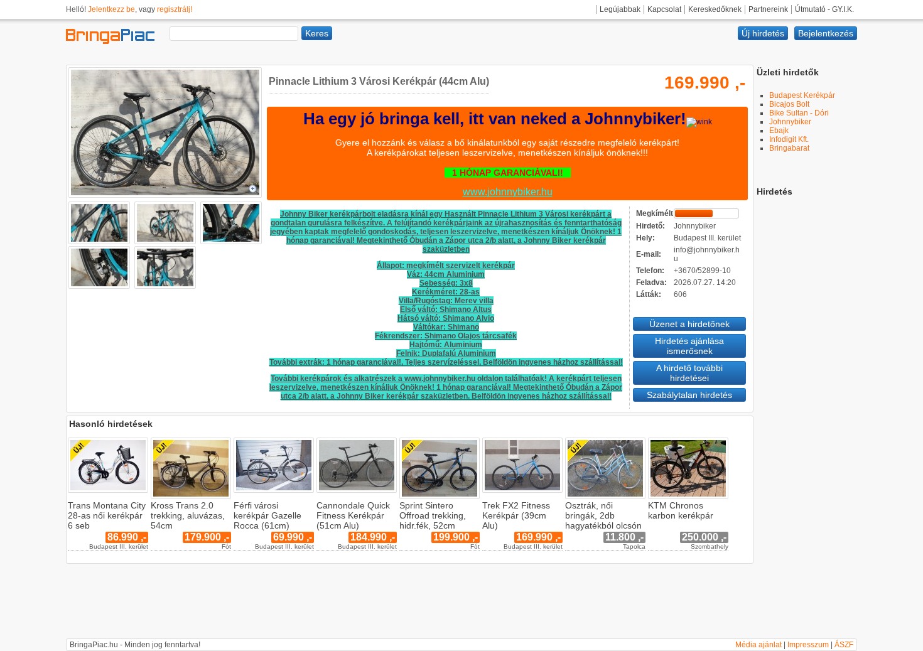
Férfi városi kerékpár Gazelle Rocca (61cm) (267, 515)
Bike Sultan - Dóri (799, 113)
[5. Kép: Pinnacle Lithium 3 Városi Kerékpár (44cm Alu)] (99, 286)
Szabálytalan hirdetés (689, 395)
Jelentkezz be (111, 9)
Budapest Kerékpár (802, 95)
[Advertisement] (807, 384)
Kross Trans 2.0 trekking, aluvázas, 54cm (188, 515)
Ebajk (779, 130)
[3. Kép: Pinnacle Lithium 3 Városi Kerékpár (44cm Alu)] (164, 241)
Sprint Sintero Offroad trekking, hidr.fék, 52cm (432, 515)
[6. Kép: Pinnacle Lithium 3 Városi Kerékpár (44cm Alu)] (164, 286)
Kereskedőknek (715, 9)
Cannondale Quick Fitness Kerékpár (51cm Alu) (353, 515)
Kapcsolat (664, 9)
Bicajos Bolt (789, 104)
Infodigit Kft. (789, 139)
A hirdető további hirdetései (689, 373)
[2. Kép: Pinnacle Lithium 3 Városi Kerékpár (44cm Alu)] (99, 241)
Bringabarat (789, 148)
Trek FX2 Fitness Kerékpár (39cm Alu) (516, 515)
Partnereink (768, 9)
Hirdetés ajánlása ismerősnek (689, 346)
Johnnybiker (790, 121)
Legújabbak (620, 9)
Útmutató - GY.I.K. (824, 9)
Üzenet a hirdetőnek (689, 324)
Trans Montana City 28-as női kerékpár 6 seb (107, 515)
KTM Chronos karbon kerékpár (680, 510)
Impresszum (808, 644)
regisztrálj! (174, 9)
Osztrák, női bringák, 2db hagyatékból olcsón (603, 515)
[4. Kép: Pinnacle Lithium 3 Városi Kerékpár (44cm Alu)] (230, 241)
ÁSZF (843, 644)
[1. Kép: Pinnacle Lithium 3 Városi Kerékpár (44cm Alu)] (165, 197)
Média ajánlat (758, 644)
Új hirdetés (763, 33)
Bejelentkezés (825, 33)
